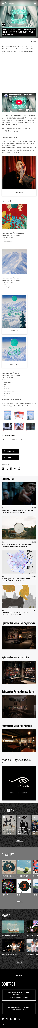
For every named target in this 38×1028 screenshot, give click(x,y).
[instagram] (19, 469)
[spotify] (3, 469)
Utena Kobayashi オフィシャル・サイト (13, 439)
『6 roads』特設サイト (8, 435)
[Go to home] (8, 3)
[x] (7, 469)
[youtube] (15, 469)
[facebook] (11, 469)
